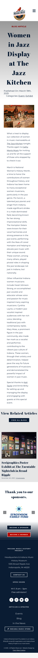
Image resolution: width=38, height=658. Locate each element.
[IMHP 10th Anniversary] (19, 7)
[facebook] (11, 600)
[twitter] (27, 600)
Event (21, 96)
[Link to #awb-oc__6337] (34, 10)
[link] (15, 144)
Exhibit (29, 96)
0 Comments (20, 478)
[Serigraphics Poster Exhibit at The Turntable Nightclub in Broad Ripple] (19, 445)
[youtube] (22, 600)
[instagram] (16, 600)
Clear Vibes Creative (19, 650)
